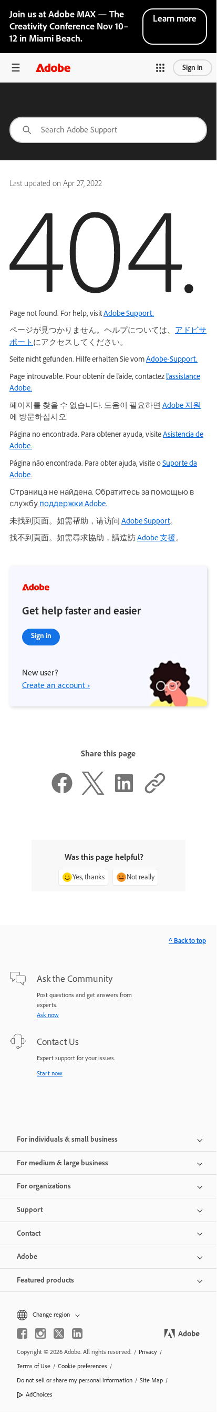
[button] (160, 67)
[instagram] (40, 1333)
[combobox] (108, 130)
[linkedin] (77, 1333)
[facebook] (22, 1333)
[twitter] (59, 1333)
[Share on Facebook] (62, 792)
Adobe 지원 (181, 405)
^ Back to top (187, 941)
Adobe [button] (27, 1256)
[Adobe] (53, 67)
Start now (50, 1073)
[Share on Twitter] (93, 792)
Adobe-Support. (172, 359)
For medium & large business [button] (62, 1162)
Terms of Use (33, 1366)
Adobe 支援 (156, 537)
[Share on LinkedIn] (124, 792)
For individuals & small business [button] (67, 1139)
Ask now (48, 1015)
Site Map (151, 1380)
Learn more (175, 18)
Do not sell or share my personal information (74, 1380)
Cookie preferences (82, 1366)
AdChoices (39, 1394)
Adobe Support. (129, 313)
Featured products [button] (45, 1280)
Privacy (148, 1352)
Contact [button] (28, 1233)
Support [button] (30, 1209)
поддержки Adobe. (73, 503)
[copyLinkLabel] (155, 792)
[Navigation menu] (16, 67)
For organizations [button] (44, 1186)
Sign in (192, 67)
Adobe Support (145, 521)
